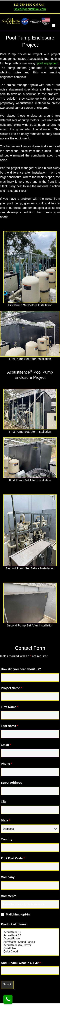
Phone (6, 763)
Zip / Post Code (13, 858)
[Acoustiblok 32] (30, 935)
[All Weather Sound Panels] (30, 942)
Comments (8, 896)
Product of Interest (14, 924)
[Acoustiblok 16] (30, 932)
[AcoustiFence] (30, 938)
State (5, 820)
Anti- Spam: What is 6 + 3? (21, 963)
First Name (9, 707)
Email (6, 744)
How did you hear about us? (21, 669)
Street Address (11, 782)
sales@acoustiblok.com (30, 9)
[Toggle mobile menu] (55, 25)
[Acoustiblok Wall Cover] (30, 945)
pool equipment (47, 63)
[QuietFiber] (30, 948)
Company (7, 877)
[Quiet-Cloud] (30, 951)
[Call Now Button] (7, 999)
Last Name (9, 726)
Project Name (11, 688)
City (3, 801)
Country (6, 839)
